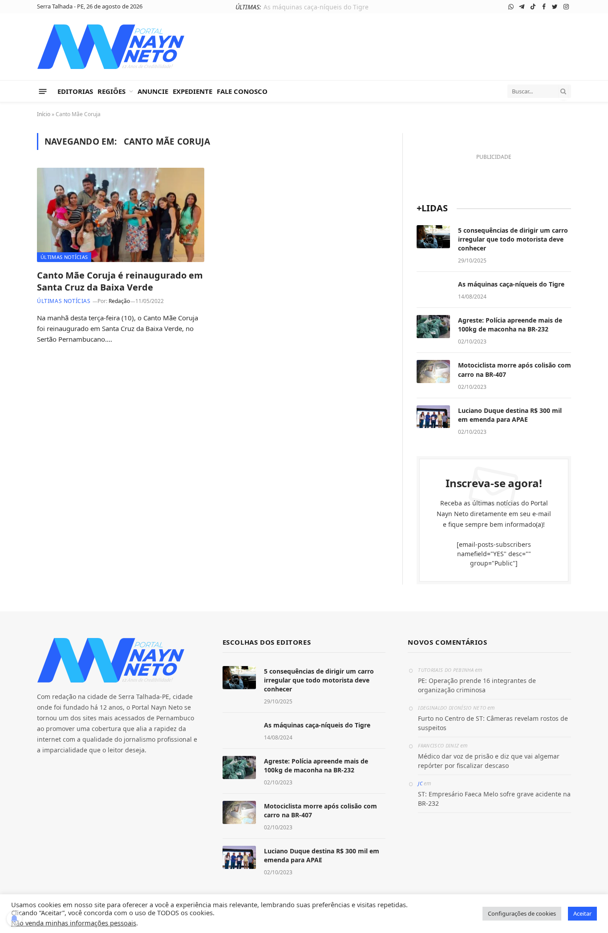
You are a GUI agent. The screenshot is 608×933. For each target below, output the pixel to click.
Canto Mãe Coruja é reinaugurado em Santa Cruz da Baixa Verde (120, 281)
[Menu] (43, 91)
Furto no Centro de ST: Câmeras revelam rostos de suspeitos (493, 723)
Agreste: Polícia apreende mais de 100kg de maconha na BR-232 (510, 324)
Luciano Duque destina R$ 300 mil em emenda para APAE (510, 415)
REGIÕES (111, 91)
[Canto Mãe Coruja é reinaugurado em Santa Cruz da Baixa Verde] (120, 215)
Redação (119, 301)
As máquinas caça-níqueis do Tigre (316, 7)
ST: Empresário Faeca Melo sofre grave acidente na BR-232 (494, 799)
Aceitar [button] (582, 913)
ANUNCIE (153, 91)
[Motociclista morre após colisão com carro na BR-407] (433, 371)
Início (43, 114)
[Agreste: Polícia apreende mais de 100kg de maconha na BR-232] (433, 326)
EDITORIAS (75, 91)
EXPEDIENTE (192, 91)
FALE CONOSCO (242, 91)
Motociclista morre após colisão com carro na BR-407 (514, 369)
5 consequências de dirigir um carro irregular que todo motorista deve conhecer (513, 239)
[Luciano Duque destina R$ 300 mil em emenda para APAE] (433, 416)
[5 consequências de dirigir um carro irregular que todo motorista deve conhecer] (433, 236)
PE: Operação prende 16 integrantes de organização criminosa (477, 685)
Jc (420, 783)
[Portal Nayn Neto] (111, 46)
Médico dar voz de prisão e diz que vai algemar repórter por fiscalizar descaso (488, 761)
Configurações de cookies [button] (522, 913)
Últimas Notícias (64, 257)
